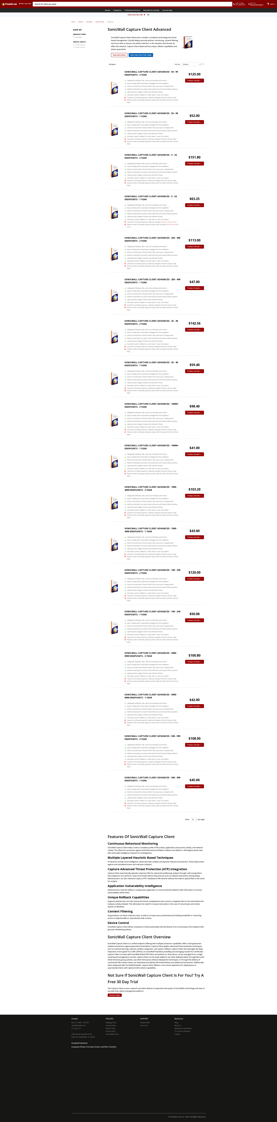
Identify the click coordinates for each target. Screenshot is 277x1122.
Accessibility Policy (112, 1034)
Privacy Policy (110, 1031)
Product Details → (195, 81)
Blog (176, 1022)
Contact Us (144, 1025)
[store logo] (9, 4)
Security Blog (167, 10)
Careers (177, 1034)
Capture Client (99, 22)
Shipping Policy (111, 1022)
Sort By (177, 64)
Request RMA (145, 1022)
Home (73, 22)
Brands (80, 22)
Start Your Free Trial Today (140, 55)
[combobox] (132, 4)
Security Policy (111, 1025)
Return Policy (110, 1028)
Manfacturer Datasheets (183, 1028)
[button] (240, 4)
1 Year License (80, 45)
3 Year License (80, 47)
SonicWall (89, 22)
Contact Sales (114, 995)
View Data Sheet (119, 55)
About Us (178, 1025)
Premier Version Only (169, 222)
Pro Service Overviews (182, 1031)
